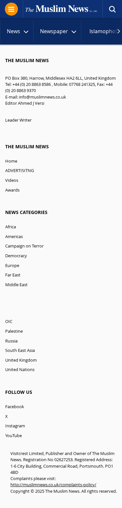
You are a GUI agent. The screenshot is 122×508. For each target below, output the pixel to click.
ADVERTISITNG (19, 170)
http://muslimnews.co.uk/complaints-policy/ (53, 485)
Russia (11, 341)
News (13, 31)
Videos (11, 180)
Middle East (16, 284)
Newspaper (54, 31)
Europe (12, 265)
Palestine (14, 331)
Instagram (15, 426)
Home (11, 161)
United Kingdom (21, 360)
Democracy (16, 256)
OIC (8, 321)
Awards (12, 190)
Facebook (14, 406)
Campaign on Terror (24, 246)
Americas (14, 236)
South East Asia (20, 350)
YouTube (13, 435)
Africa (10, 227)
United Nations (19, 369)
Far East (12, 275)
